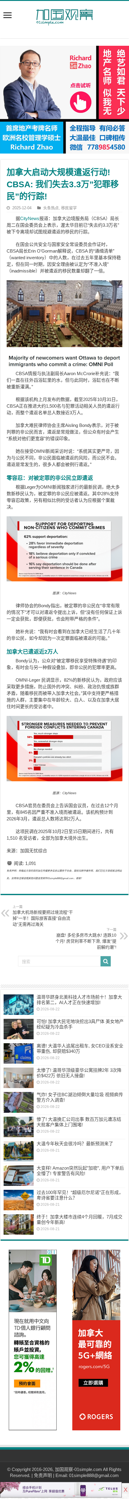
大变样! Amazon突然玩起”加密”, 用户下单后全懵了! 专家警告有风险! (80, 1170)
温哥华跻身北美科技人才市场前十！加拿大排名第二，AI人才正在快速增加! (79, 999)
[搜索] (105, 961)
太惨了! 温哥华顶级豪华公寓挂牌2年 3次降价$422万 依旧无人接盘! (79, 1073)
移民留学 (69, 208)
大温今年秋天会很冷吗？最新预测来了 (75, 1143)
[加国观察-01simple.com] (64, 15)
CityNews (29, 218)
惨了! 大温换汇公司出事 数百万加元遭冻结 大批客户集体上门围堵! (79, 1122)
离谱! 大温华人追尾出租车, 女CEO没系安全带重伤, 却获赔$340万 (80, 1048)
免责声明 (43, 1475)
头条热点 (51, 208)
